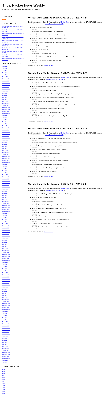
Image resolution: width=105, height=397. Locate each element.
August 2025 (5, 91)
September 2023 (6, 138)
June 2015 (4, 340)
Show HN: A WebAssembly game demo (43, 46)
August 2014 (5, 360)
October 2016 (5, 307)
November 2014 (6, 354)
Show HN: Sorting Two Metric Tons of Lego (44, 197)
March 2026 (5, 76)
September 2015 (6, 334)
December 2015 (6, 328)
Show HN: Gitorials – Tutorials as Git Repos (44, 171)
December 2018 (6, 254)
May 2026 (4, 72)
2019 (3, 383)
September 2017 (6, 285)
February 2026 (5, 78)
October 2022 (5, 160)
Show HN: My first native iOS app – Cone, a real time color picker (50, 219)
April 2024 (4, 123)
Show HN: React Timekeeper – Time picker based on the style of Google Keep (53, 194)
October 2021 (5, 185)
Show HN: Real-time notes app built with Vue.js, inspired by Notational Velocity (54, 42)
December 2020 (6, 205)
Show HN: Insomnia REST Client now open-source (46, 157)
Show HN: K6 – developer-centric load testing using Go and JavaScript (51, 138)
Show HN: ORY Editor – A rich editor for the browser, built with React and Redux (54, 57)
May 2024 (4, 121)
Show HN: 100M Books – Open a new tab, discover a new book (49, 149)
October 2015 (5, 332)
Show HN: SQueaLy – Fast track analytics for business (47, 164)
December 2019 (6, 230)
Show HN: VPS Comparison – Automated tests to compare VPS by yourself (52, 212)
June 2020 (4, 217)
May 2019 (4, 244)
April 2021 (4, 197)
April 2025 (4, 99)
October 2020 (5, 209)
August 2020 (5, 213)
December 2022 (6, 156)
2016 (3, 389)
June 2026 (4, 70)
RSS (4, 19)
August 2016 (5, 311)
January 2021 (5, 203)
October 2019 (5, 234)
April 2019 (4, 246)
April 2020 (4, 221)
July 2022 (4, 166)
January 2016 (5, 325)
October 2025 (5, 87)
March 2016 (5, 321)
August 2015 (5, 336)
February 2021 (5, 201)
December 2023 (6, 132)
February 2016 (5, 323)
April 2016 (4, 319)
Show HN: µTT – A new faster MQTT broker (44, 53)
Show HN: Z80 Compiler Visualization (43, 201)
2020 (3, 381)
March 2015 (5, 346)
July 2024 (4, 117)
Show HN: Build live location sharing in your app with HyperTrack (50, 116)
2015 (3, 391)
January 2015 (5, 350)
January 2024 (5, 129)
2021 (3, 379)
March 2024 (5, 125)
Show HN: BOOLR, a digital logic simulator (44, 90)
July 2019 (4, 240)
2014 (3, 393)
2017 (3, 387)
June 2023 (4, 144)
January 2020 (5, 227)
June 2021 (4, 193)
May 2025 (4, 97)
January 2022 (5, 178)
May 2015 (4, 342)
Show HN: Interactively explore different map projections (48, 108)
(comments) (34, 29)
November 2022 (6, 158)
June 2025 (4, 95)
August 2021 (5, 189)
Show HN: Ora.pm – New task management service (46, 153)
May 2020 (4, 219)
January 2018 (5, 276)
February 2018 (5, 274)
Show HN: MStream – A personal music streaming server (47, 216)
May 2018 (4, 268)
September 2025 (6, 89)
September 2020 (6, 211)
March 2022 (5, 174)
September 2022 (6, 162)
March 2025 (5, 101)
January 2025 (5, 105)
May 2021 (4, 195)
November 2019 (6, 232)
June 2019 (4, 242)
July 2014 (4, 362)
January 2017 (5, 301)
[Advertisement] (66, 241)
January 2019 (5, 252)
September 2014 (6, 358)
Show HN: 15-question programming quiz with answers (47, 31)
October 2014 (5, 356)
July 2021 (4, 191)
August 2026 (5, 66)
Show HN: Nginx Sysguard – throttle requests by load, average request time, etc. (54, 94)
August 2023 (5, 140)
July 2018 (4, 264)
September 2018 (6, 260)
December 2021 (6, 181)
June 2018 (4, 266)
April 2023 (4, 148)
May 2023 (4, 146)
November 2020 (6, 207)
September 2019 (6, 236)
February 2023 (5, 152)
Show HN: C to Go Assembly (40, 49)
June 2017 (4, 291)
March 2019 (5, 248)
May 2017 (4, 293)
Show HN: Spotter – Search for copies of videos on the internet (49, 83)
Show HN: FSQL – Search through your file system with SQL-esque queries (53, 97)
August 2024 (5, 115)
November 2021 (6, 183)
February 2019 (5, 250)
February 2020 (5, 225)
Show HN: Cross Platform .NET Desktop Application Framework (50, 38)
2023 (3, 375)
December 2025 (6, 83)
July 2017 (4, 289)
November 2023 (6, 134)
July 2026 (4, 68)
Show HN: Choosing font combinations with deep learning (48, 35)
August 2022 (5, 164)
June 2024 (4, 119)
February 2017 (5, 299)
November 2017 (6, 281)
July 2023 (4, 142)
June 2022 (4, 168)
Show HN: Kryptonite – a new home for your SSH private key (49, 208)
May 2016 (4, 317)
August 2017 (5, 287)
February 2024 (5, 127)
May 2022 (4, 170)
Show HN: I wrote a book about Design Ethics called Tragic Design (50, 160)
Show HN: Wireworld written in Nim (42, 27)
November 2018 (6, 256)
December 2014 (6, 352)
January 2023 (5, 154)
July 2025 (4, 93)
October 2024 (5, 111)
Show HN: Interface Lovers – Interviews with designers (47, 223)
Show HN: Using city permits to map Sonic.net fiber (46, 60)
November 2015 (6, 330)
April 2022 (4, 172)
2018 (3, 385)
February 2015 (5, 348)
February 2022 (5, 176)
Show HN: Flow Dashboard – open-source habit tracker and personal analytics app (55, 142)
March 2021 (5, 199)
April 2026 (4, 74)
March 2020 (5, 223)
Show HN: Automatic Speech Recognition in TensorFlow (48, 205)
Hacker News (64, 22)
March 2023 (5, 150)
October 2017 (5, 283)
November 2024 (6, 109)
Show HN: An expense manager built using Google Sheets (48, 145)
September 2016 (6, 309)
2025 (3, 371)
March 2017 (5, 297)
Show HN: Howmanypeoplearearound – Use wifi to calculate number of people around (56, 86)
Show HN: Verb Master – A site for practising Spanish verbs (48, 168)
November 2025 (6, 85)
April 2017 (4, 295)
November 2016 (6, 305)
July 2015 (4, 338)
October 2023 (5, 136)
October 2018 (5, 258)
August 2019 (5, 238)
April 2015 (4, 344)
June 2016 (4, 315)
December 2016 (6, 303)
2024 (3, 373)
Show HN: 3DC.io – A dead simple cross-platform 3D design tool (50, 101)
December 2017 (6, 279)
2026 (3, 369)
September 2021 (6, 187)
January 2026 (5, 80)
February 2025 (5, 103)
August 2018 (5, 262)
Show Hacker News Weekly (23, 5)
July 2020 (4, 215)
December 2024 (6, 107)
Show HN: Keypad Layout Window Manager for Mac (46, 112)
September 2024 (6, 113)
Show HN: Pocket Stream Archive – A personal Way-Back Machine (50, 227)
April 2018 (4, 270)
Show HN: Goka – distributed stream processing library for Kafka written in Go (54, 105)
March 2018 (5, 272)
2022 (3, 377)
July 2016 (4, 313)
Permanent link (48, 65)
